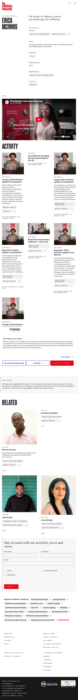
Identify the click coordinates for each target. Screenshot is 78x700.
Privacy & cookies (12, 656)
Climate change (54, 603)
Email (6, 560)
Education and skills (60, 611)
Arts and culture (59, 599)
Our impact (48, 640)
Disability (63, 607)
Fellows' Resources (52, 644)
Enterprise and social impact (37, 616)
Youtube (46, 670)
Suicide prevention (50, 527)
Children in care (37, 603)
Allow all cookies (62, 363)
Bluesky (46, 656)
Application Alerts (50, 570)
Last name (45, 551)
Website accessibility (14, 653)
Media (6, 644)
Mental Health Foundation (41, 75)
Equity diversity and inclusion (42, 620)
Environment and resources (15, 620)
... (69, 34)
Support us (9, 637)
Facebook (47, 666)
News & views (49, 633)
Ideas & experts (50, 637)
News (10, 570)
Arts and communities (39, 599)
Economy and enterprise (38, 611)
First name (8, 551)
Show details (65, 357)
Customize (37, 363)
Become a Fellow (50, 647)
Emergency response (13, 616)
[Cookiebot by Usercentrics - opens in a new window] (11, 329)
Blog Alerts (11, 575)
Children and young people (15, 603)
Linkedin (47, 659)
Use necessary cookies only (14, 363)
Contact (8, 640)
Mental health (58, 34)
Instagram (47, 663)
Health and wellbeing (39, 34)
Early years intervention (14, 611)
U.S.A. (32, 56)
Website (33, 84)
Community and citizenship (15, 521)
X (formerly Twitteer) (53, 653)
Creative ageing (49, 607)
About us (8, 633)
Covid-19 (7, 211)
